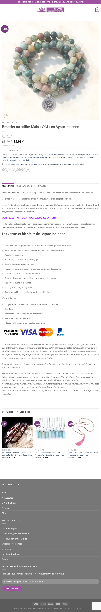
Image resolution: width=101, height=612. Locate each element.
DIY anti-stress (9, 502)
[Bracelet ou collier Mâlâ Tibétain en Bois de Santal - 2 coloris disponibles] (17, 432)
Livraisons (6, 549)
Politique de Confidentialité (14, 538)
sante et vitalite (25, 160)
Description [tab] (8, 186)
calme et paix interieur (83, 155)
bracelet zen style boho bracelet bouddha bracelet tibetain (53, 155)
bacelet (31, 164)
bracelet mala (39, 164)
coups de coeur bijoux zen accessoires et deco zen (46, 157)
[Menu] (3, 10)
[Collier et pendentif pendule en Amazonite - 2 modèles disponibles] (50, 432)
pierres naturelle (78, 164)
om (78, 157)
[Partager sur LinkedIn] (28, 170)
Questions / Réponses (12, 543)
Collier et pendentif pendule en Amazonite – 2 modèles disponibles (49, 453)
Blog (4, 513)
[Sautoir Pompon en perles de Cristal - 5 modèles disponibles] (83, 432)
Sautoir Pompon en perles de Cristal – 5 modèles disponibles (83, 453)
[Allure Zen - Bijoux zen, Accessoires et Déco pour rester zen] (50, 10)
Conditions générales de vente (15, 533)
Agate (19, 155)
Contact (5, 559)
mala (62, 164)
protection (14, 160)
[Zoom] (5, 116)
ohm (66, 164)
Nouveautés (7, 497)
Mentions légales (9, 528)
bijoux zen (26, 155)
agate (13, 164)
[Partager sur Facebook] (9, 170)
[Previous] (2, 448)
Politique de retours (11, 554)
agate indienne (21, 164)
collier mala (54, 164)
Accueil (6, 122)
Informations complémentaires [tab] (31, 186)
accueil (16, 122)
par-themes (84, 157)
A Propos (6, 508)
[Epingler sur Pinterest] (23, 170)
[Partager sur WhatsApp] (4, 170)
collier (47, 164)
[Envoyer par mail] (18, 170)
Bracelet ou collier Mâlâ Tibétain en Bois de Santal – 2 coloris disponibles (17, 453)
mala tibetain (71, 157)
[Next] (99, 448)
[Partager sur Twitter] (14, 170)
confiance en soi (21, 157)
